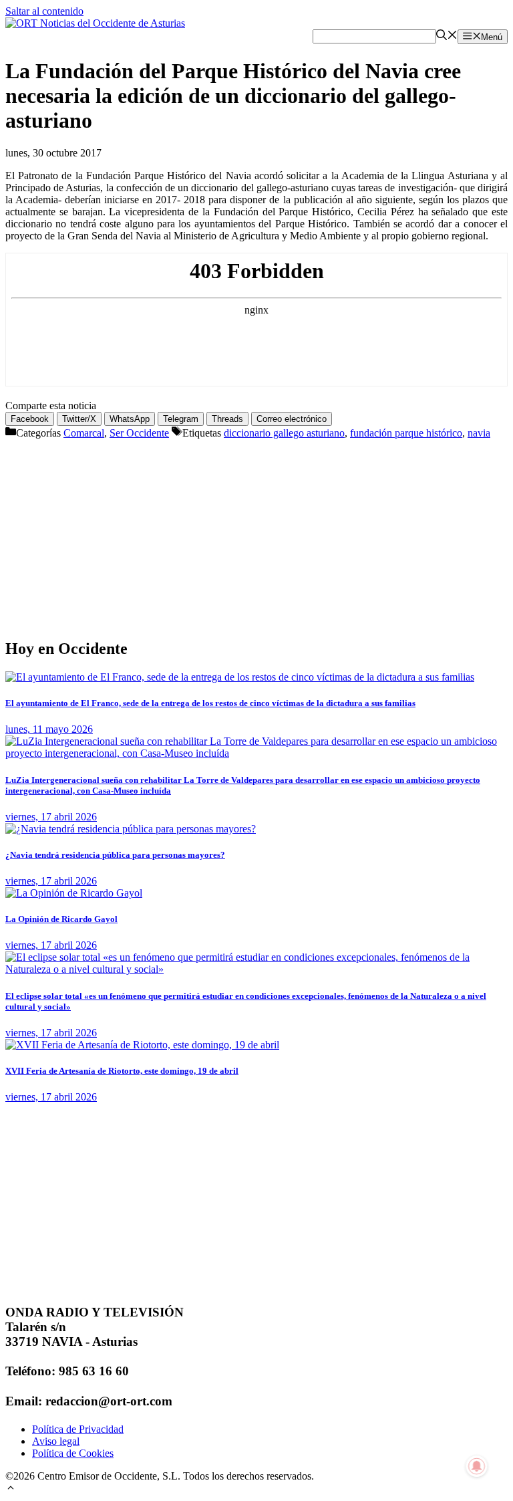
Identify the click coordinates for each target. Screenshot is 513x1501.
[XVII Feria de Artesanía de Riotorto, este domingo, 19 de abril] (142, 1044)
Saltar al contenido (44, 11)
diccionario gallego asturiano (284, 433)
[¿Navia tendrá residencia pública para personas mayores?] (130, 828)
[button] (10, 1489)
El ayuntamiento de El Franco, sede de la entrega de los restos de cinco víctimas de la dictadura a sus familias (210, 703)
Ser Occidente (139, 433)
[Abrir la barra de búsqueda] (447, 36)
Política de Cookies (73, 1453)
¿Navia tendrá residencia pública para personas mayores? (115, 855)
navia (479, 433)
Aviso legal (55, 1441)
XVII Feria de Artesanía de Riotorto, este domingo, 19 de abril (121, 1071)
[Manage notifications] (477, 1466)
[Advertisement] (256, 532)
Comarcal (83, 433)
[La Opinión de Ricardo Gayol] (73, 893)
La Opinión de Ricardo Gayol (61, 919)
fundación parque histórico (406, 433)
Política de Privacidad (78, 1429)
